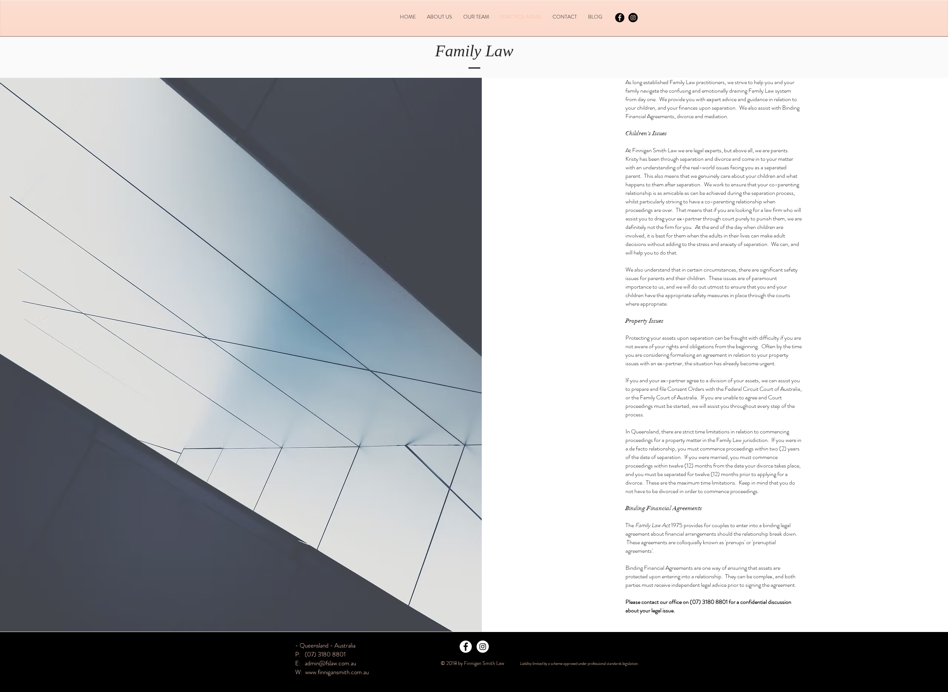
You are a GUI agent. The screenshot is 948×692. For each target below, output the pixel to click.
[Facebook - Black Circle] (619, 17)
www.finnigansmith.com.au (337, 672)
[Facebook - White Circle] (466, 647)
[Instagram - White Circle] (483, 647)
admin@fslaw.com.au (330, 663)
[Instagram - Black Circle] (633, 17)
